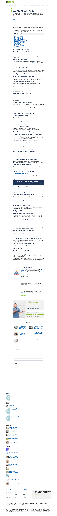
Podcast (24, 492)
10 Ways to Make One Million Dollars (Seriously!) (13, 465)
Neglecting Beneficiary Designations (19, 41)
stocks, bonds (31, 62)
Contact (24, 497)
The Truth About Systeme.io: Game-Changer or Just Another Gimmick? (14, 453)
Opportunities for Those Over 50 (20, 173)
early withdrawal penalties (37, 117)
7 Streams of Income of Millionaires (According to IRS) (13, 472)
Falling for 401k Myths (17, 44)
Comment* (15, 363)
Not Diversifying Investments (18, 36)
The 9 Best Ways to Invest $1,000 (14, 431)
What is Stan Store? (12, 448)
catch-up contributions (23, 188)
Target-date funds (22, 70)
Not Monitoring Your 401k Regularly (19, 45)
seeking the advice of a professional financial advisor (21, 260)
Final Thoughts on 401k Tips (18, 46)
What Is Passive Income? (13, 460)
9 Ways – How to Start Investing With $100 (14, 480)
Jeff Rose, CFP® (21, 18)
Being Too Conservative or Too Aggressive (20, 40)
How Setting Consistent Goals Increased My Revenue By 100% (14, 483)
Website (15, 359)
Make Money (10, 5)
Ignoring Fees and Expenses (18, 37)
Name (15, 352)
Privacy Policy (25, 501)
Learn (24, 494)
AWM (41, 503)
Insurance (29, 5)
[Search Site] (41, 2)
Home (42, 5)
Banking (38, 5)
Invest (21, 5)
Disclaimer (29, 501)
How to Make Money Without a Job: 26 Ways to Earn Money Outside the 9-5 (14, 457)
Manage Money (17, 5)
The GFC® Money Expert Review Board (33, 18)
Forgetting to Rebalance (17, 43)
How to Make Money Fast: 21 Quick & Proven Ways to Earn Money (13, 476)
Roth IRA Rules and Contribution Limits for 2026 (14, 435)
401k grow (24, 26)
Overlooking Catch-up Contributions (19, 42)
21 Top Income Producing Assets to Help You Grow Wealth (14, 442)
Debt (48, 5)
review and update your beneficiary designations (24, 166)
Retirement (33, 5)
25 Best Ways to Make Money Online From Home (13, 428)
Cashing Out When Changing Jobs (19, 39)
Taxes (25, 5)
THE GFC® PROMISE (27, 21)
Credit (44, 5)
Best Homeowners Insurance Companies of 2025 (13, 438)
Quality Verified (19, 21)
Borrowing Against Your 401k (18, 38)
